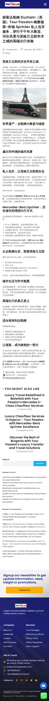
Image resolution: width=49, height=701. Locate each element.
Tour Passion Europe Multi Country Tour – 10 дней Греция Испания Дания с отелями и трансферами (23, 517)
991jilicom (6, 524)
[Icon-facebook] (17, 680)
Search (5, 459)
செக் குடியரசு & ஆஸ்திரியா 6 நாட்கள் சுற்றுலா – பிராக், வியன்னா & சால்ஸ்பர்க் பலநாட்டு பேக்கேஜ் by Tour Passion (24, 544)
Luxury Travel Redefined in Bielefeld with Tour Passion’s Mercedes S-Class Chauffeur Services (25, 400)
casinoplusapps (9, 551)
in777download (8, 541)
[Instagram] (22, 680)
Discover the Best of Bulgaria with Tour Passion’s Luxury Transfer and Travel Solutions (24, 443)
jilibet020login (8, 531)
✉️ (43, 686)
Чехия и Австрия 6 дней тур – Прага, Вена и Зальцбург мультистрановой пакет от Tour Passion (22, 554)
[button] (45, 4)
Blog (8, 53)
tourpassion (12, 49)
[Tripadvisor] (26, 680)
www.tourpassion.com (15, 377)
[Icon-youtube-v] (36, 680)
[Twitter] (31, 680)
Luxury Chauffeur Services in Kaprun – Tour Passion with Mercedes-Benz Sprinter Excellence (24, 422)
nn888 (5, 514)
